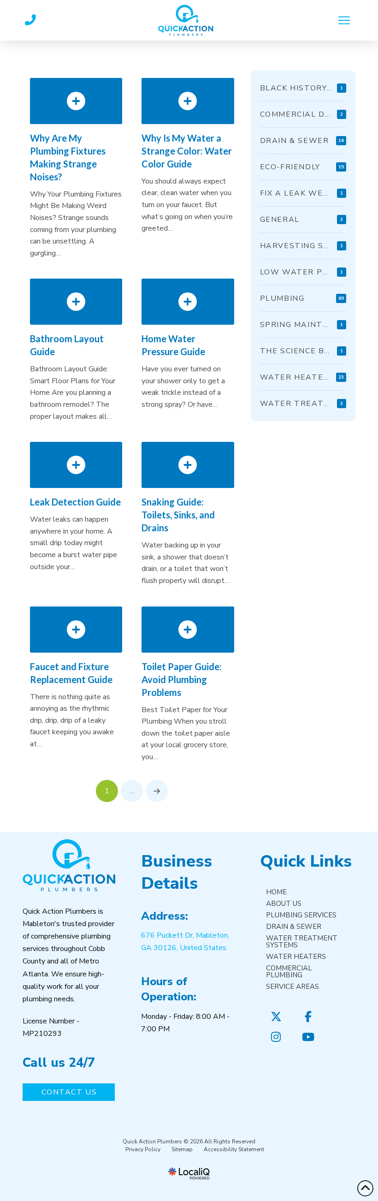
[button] (344, 20)
